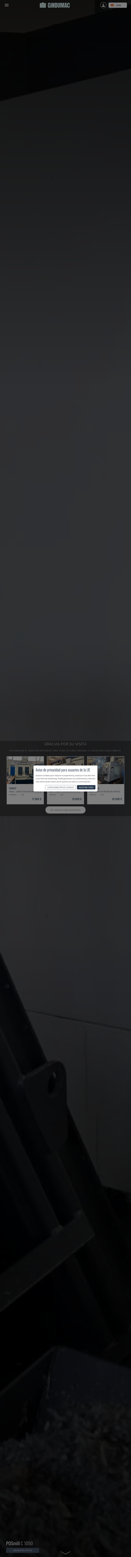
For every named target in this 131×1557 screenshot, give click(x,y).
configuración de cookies (60, 787)
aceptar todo (86, 787)
